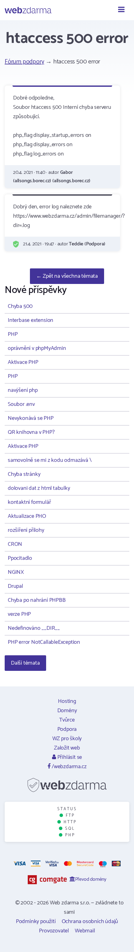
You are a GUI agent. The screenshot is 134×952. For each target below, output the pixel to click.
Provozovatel (54, 931)
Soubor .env (21, 404)
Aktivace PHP (23, 362)
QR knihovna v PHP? (31, 432)
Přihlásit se (69, 757)
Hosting (67, 701)
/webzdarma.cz (68, 766)
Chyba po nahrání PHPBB (37, 600)
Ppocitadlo (20, 558)
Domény (67, 710)
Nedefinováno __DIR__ (34, 628)
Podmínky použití (36, 921)
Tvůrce (67, 720)
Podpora (67, 729)
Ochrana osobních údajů (90, 921)
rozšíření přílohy (26, 530)
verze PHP (19, 614)
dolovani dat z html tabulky (39, 488)
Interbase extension (30, 320)
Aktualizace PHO (27, 516)
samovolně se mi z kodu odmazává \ (49, 460)
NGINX (16, 572)
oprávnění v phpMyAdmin (37, 348)
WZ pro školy (67, 738)
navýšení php (23, 390)
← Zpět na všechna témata (67, 276)
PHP (12, 334)
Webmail (85, 931)
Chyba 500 (20, 306)
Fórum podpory (24, 62)
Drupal (15, 586)
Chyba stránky (24, 474)
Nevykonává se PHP (31, 418)
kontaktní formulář (29, 502)
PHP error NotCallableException (44, 642)
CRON (15, 544)
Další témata (25, 663)
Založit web (67, 748)
